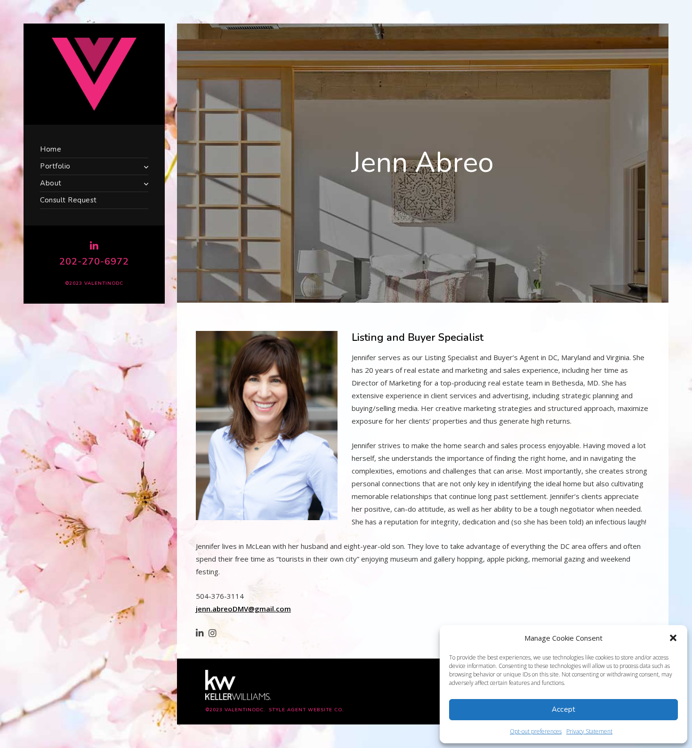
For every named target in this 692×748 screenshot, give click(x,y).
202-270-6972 (94, 261)
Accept (564, 709)
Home (50, 149)
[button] (673, 638)
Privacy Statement (589, 731)
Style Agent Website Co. (306, 710)
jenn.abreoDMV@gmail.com (243, 608)
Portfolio (55, 166)
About (51, 183)
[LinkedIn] (94, 246)
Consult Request (68, 200)
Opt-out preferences (536, 731)
